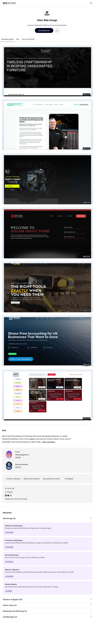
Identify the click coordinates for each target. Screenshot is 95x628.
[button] (47, 70)
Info (17, 39)
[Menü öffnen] (91, 3)
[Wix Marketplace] (9, 3)
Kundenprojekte (7, 39)
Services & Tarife (28, 39)
